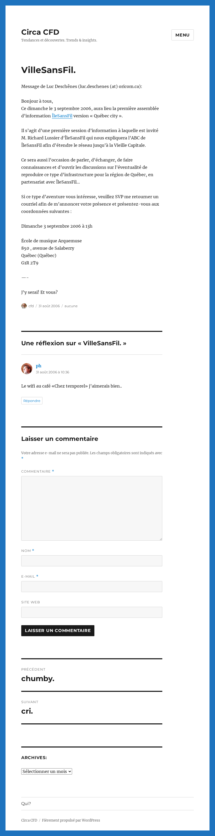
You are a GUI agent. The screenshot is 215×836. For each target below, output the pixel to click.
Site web (30, 602)
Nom (27, 550)
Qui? (26, 803)
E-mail (30, 576)
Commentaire (37, 471)
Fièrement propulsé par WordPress (71, 820)
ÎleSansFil (62, 115)
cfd (31, 306)
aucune (71, 306)
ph (38, 365)
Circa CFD (40, 32)
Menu (182, 35)
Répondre (31, 401)
